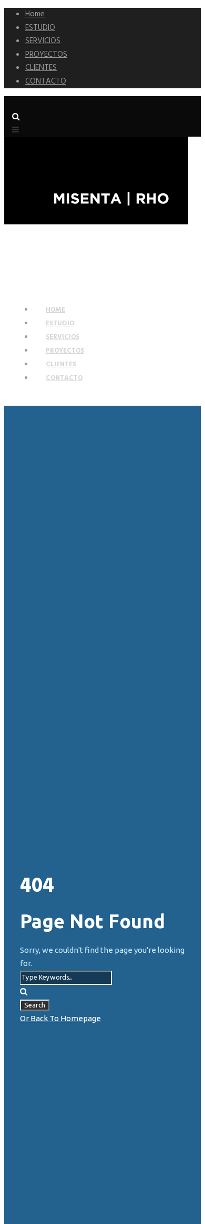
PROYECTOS (46, 54)
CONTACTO (45, 81)
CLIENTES (41, 67)
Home (35, 14)
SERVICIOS (42, 41)
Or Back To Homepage (60, 1018)
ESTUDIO (40, 28)
